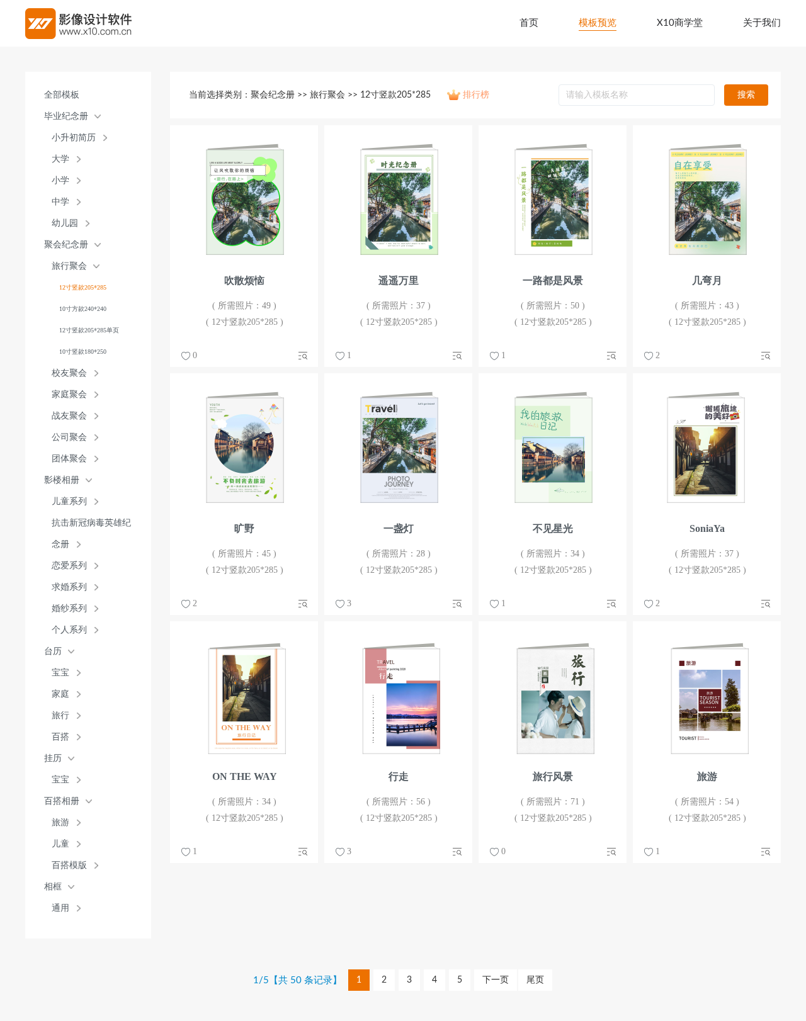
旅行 (60, 715)
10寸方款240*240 (82, 308)
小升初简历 (74, 137)
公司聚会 (69, 437)
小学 (60, 180)
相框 (53, 886)
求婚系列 (69, 587)
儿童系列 (69, 501)
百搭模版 (69, 865)
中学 (60, 201)
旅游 (60, 822)
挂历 (53, 758)
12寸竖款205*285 (82, 287)
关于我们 (762, 23)
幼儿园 (65, 223)
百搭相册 (61, 801)
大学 (60, 159)
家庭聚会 (69, 394)
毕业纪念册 (66, 116)
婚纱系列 (69, 608)
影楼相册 (61, 480)
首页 (528, 23)
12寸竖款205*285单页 (89, 330)
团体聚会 (69, 458)
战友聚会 (69, 415)
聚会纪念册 (66, 244)
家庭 (60, 694)
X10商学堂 (680, 23)
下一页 (495, 980)
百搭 (60, 737)
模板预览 (597, 23)
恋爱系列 (69, 565)
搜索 (746, 95)
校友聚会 (69, 373)
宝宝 (60, 672)
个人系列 (69, 630)
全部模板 (61, 94)
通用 (60, 908)
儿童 (60, 844)
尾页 (535, 980)
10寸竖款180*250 (82, 351)
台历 (53, 651)
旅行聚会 (69, 266)
